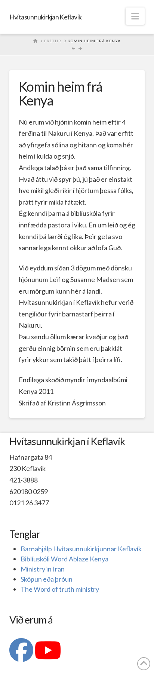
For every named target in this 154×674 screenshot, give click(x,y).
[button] (135, 16)
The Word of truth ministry (60, 589)
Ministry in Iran (43, 569)
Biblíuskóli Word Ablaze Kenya (64, 559)
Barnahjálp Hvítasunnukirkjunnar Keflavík (81, 549)
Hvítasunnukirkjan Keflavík (45, 16)
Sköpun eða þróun (47, 579)
